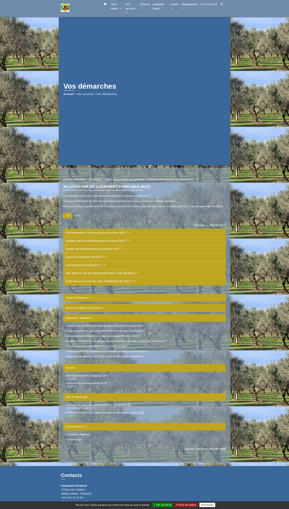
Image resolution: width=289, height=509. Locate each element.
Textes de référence (77, 297)
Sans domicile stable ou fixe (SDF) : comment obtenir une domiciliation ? (105, 356)
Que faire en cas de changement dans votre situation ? (101, 273)
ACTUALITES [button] (208, 4)
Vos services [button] (130, 6)
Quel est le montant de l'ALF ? (85, 257)
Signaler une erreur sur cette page (205, 448)
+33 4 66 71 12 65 (72, 497)
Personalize (207, 505)
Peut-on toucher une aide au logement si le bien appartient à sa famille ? (105, 331)
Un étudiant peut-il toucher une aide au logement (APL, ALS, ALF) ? (103, 336)
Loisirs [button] (174, 4)
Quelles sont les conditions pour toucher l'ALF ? (97, 240)
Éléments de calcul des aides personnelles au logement (99, 405)
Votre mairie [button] (115, 6)
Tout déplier (218, 225)
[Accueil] (80, 8)
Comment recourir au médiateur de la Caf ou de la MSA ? (97, 346)
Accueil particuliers (75, 179)
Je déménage (74, 439)
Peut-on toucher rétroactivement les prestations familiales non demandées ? (107, 351)
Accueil (68, 94)
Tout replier (201, 225)
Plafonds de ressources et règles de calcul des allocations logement (105, 412)
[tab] (67, 215)
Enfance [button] (145, 4)
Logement (96, 179)
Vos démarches (106, 94)
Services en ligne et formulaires (84, 307)
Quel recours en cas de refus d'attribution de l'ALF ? (99, 281)
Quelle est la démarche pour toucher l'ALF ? (94, 248)
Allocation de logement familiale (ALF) (170, 179)
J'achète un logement (78, 434)
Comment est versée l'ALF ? (84, 265)
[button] (105, 4)
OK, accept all (163, 505)
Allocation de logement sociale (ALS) (87, 383)
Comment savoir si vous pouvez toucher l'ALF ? (97, 232)
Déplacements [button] (189, 4)
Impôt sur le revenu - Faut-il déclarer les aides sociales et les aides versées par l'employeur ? (116, 341)
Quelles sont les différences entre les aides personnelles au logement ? (105, 326)
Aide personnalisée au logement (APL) (87, 375)
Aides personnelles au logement (125, 179)
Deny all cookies (187, 505)
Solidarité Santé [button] (158, 6)
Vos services (85, 94)
